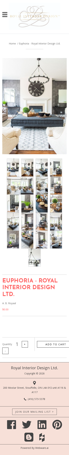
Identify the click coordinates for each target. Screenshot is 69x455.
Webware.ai (41, 448)
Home (12, 43)
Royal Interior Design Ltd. (34, 367)
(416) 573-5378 (36, 399)
